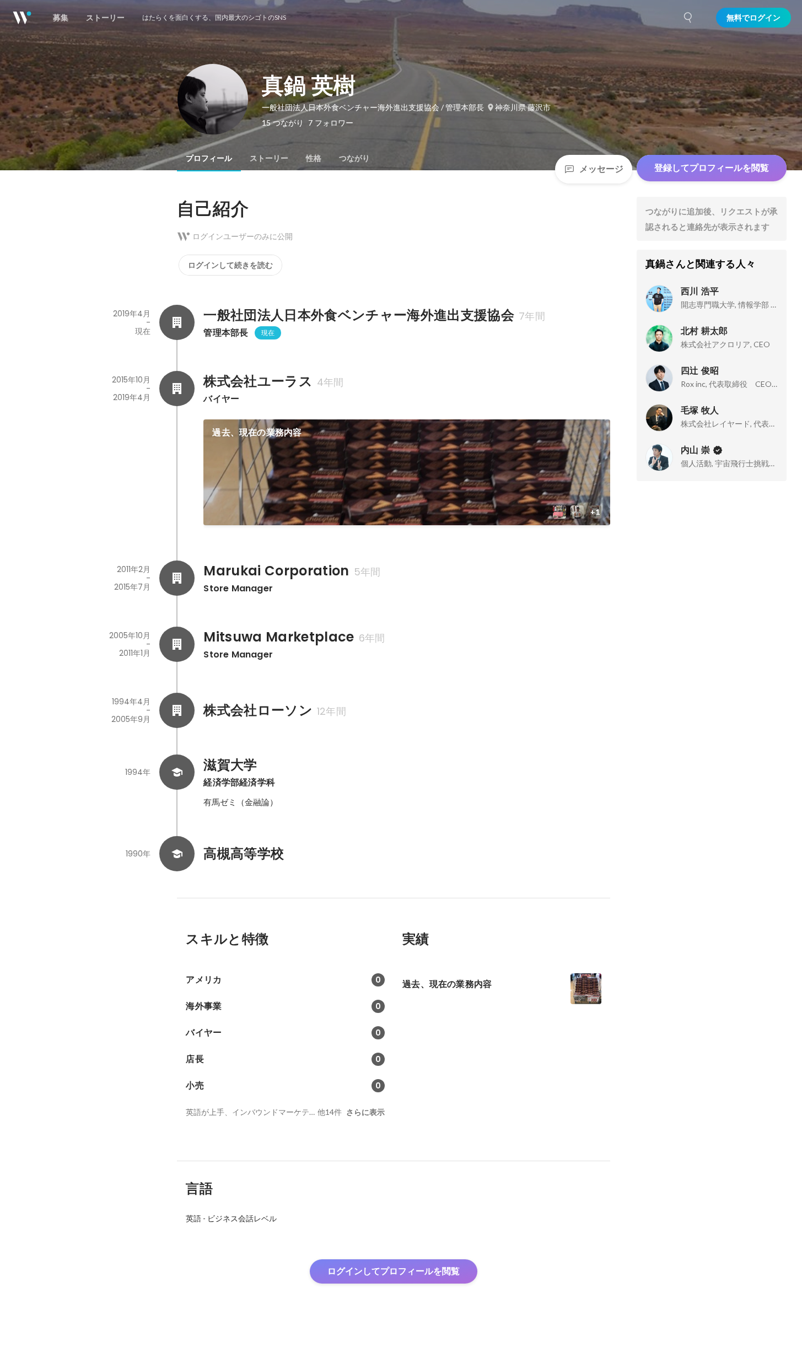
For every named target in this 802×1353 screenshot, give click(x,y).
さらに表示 (365, 1112)
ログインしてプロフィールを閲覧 (393, 1271)
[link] (406, 472)
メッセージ (601, 169)
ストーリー (269, 158)
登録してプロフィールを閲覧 (711, 167)
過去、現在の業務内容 (257, 432)
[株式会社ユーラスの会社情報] (177, 388)
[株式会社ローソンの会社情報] (177, 710)
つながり (354, 158)
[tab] (209, 158)
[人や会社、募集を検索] (688, 18)
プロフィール (209, 158)
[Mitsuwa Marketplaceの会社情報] (177, 644)
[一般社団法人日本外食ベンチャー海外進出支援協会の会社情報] (177, 322)
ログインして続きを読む (230, 265)
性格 (313, 158)
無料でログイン (753, 17)
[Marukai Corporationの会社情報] (177, 578)
